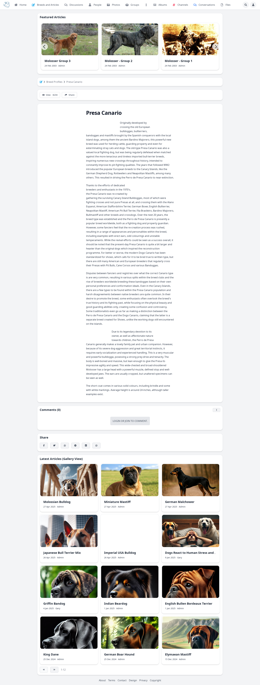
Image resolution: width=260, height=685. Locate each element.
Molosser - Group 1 (178, 61)
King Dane (51, 654)
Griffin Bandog (54, 604)
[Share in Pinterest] (75, 445)
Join (127, 421)
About (102, 680)
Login (116, 421)
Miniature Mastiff (117, 502)
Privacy (143, 680)
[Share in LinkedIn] (86, 445)
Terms (111, 680)
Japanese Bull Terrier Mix (62, 553)
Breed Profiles (54, 81)
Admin (61, 65)
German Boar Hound (119, 654)
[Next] (215, 46)
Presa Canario (74, 81)
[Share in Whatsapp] (96, 445)
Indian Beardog (115, 604)
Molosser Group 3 (57, 61)
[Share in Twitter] (54, 445)
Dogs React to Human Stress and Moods (194, 553)
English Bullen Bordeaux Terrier (188, 604)
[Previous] (44, 46)
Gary (179, 557)
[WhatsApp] (65, 445)
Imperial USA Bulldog (120, 553)
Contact (122, 680)
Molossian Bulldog (57, 502)
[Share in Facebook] (44, 445)
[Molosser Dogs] (7, 5)
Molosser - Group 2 (118, 61)
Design (133, 680)
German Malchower (179, 502)
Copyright (155, 680)
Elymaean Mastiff (178, 654)
